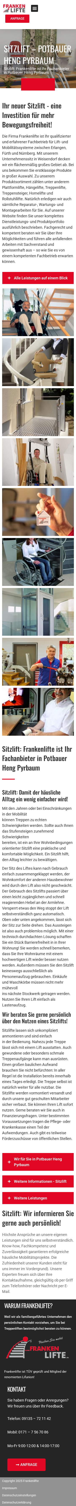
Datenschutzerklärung (16, 1502)
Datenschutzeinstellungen (19, 1495)
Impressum (9, 1488)
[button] (34, 8)
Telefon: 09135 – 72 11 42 (29, 1418)
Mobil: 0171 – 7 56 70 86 (27, 1432)
